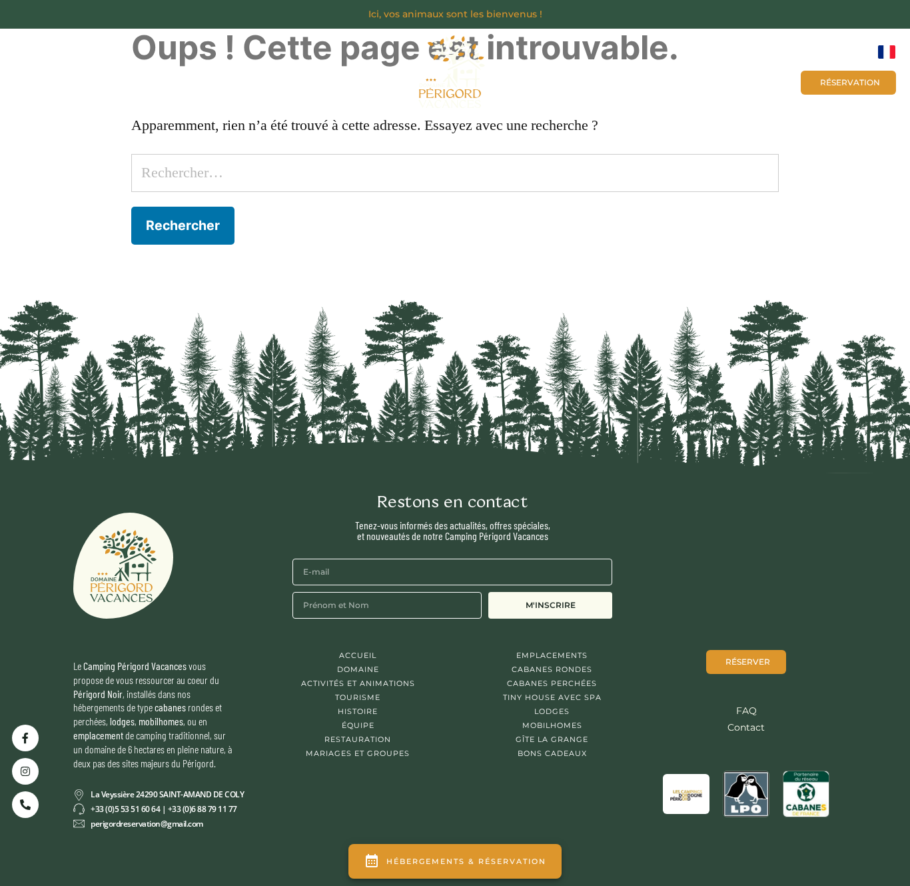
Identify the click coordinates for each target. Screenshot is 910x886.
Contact (674, 82)
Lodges (552, 711)
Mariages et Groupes (580, 82)
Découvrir (76, 78)
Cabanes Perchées (552, 683)
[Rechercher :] (455, 172)
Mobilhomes (552, 725)
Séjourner (160, 78)
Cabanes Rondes (552, 669)
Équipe (358, 725)
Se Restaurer (250, 78)
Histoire (358, 711)
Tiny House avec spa (552, 697)
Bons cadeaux (749, 82)
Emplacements (552, 655)
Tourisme (357, 697)
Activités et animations (358, 683)
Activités (337, 78)
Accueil (357, 655)
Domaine (358, 669)
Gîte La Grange (552, 739)
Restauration (357, 739)
